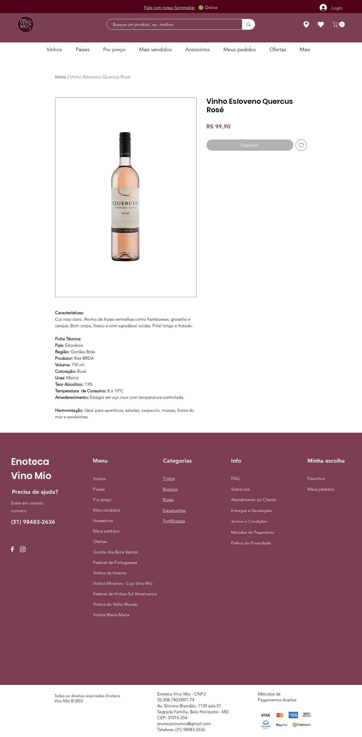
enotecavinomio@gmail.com (184, 723)
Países (99, 489)
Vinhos (99, 478)
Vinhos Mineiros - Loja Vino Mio (114, 583)
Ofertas (100, 541)
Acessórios (103, 520)
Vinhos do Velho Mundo (114, 604)
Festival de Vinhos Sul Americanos (114, 593)
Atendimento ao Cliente (253, 499)
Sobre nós (240, 489)
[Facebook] (12, 549)
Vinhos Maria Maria (111, 614)
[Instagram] (23, 549)
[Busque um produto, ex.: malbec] (248, 24)
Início (60, 76)
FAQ (235, 478)
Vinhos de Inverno (109, 573)
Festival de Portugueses (114, 562)
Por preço (102, 499)
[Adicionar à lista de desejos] (301, 145)
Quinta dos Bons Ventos (114, 552)
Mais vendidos (106, 510)
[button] (339, 24)
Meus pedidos (106, 531)
